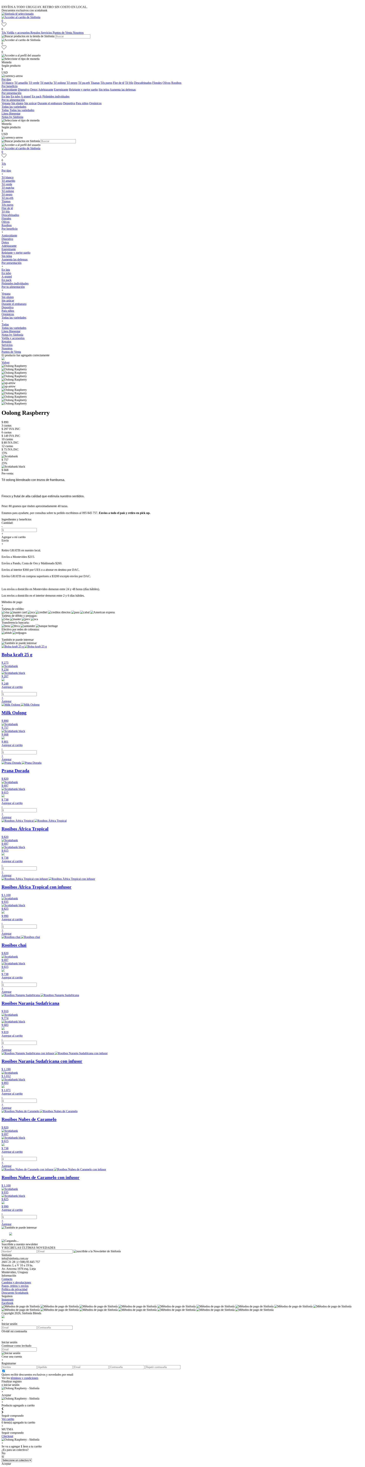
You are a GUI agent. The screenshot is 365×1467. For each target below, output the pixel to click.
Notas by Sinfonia (12, 117)
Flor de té (118, 82)
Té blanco (7, 82)
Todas (5, 110)
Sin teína (104, 89)
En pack (37, 96)
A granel (26, 96)
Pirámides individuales (55, 96)
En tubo (15, 96)
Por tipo (6, 79)
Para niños (82, 103)
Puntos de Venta (63, 32)
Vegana (6, 103)
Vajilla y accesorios (18, 32)
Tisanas (95, 82)
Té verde (34, 82)
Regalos (35, 32)
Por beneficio (9, 86)
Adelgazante (45, 89)
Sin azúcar (30, 103)
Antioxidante (9, 89)
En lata (6, 96)
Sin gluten (17, 103)
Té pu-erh (84, 82)
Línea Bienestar (11, 113)
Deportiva (69, 103)
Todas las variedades (14, 106)
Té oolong (59, 82)
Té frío (129, 82)
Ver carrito (8, 1419)
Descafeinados (143, 82)
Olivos (167, 82)
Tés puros (106, 82)
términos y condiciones (24, 1378)
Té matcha (46, 82)
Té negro (72, 82)
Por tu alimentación (13, 99)
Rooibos (176, 82)
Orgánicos (95, 103)
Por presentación (11, 93)
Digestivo (23, 89)
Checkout (7, 1436)
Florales (157, 82)
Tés (4, 32)
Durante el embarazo (49, 103)
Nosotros (78, 32)
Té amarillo (21, 82)
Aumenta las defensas (123, 89)
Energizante (61, 89)
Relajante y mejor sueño (83, 89)
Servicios (47, 32)
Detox (34, 89)
